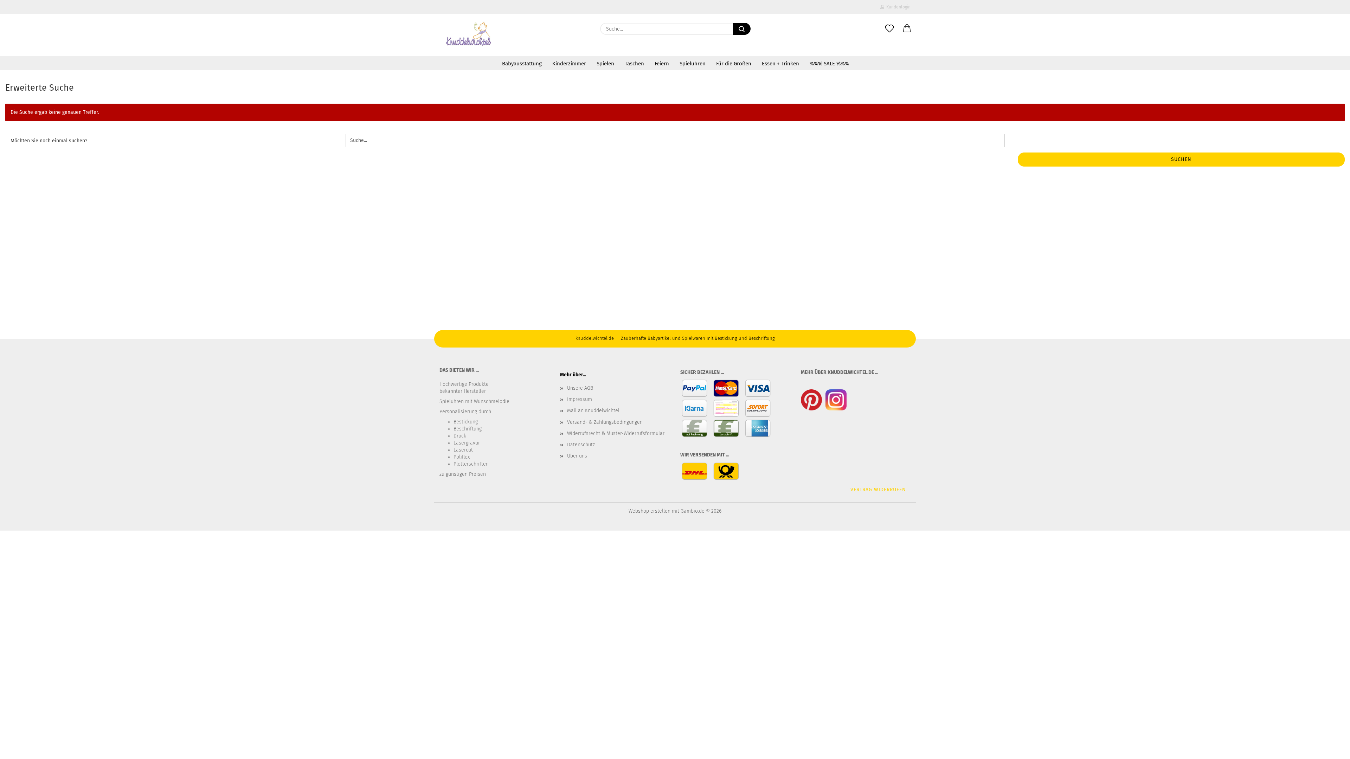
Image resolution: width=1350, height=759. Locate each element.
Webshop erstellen (649, 511)
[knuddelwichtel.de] (468, 35)
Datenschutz (581, 445)
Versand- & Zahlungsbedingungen (605, 422)
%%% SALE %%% (829, 63)
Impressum (579, 399)
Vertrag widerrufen (878, 490)
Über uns (577, 456)
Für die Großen (733, 63)
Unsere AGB (580, 388)
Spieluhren (693, 63)
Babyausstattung (522, 63)
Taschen (634, 63)
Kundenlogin (897, 7)
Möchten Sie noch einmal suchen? (49, 141)
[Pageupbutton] (1330, 748)
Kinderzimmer (569, 63)
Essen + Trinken (780, 63)
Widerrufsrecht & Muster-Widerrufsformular (615, 433)
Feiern (662, 63)
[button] (907, 29)
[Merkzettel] (889, 29)
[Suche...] (742, 29)
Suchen (1181, 159)
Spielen (605, 63)
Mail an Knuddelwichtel (593, 411)
